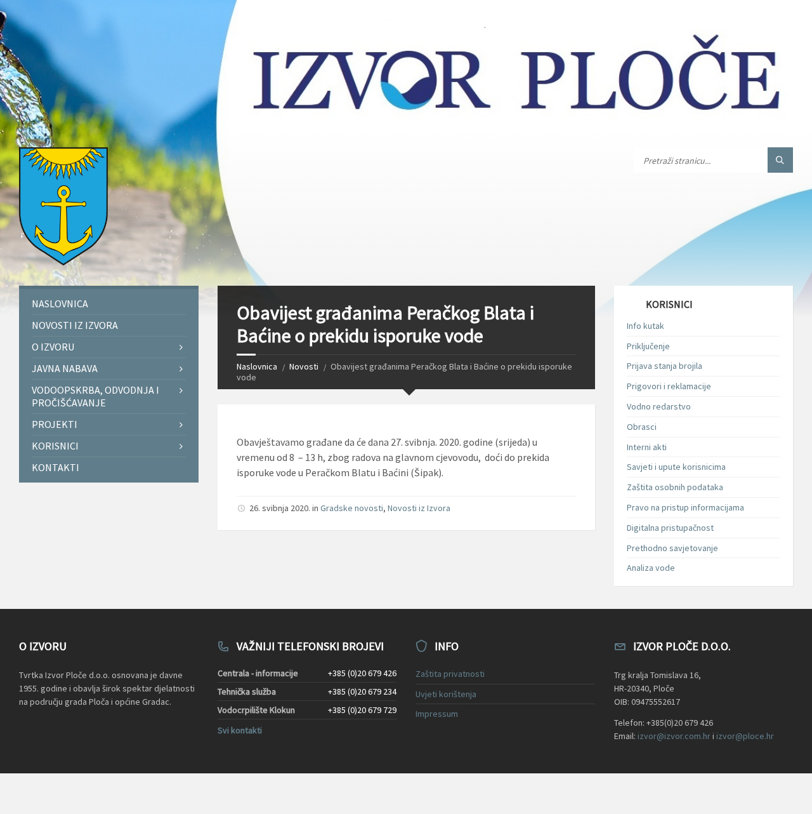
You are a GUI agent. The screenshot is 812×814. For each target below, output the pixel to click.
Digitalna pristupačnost (670, 527)
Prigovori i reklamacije (669, 386)
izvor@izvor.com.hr (674, 736)
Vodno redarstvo (659, 406)
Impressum (437, 713)
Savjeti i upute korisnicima (676, 466)
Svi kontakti (240, 730)
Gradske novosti (351, 508)
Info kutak (645, 325)
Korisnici (55, 445)
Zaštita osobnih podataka (675, 487)
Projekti (54, 424)
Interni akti (647, 447)
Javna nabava (65, 368)
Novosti (303, 366)
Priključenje (648, 346)
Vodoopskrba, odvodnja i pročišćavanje (95, 396)
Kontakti (55, 467)
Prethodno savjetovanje (672, 548)
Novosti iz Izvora (419, 508)
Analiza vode (651, 567)
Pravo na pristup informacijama (685, 507)
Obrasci (642, 426)
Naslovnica (257, 366)
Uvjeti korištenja (446, 694)
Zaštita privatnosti (450, 673)
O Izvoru (53, 346)
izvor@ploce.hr (745, 736)
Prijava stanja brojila (664, 365)
